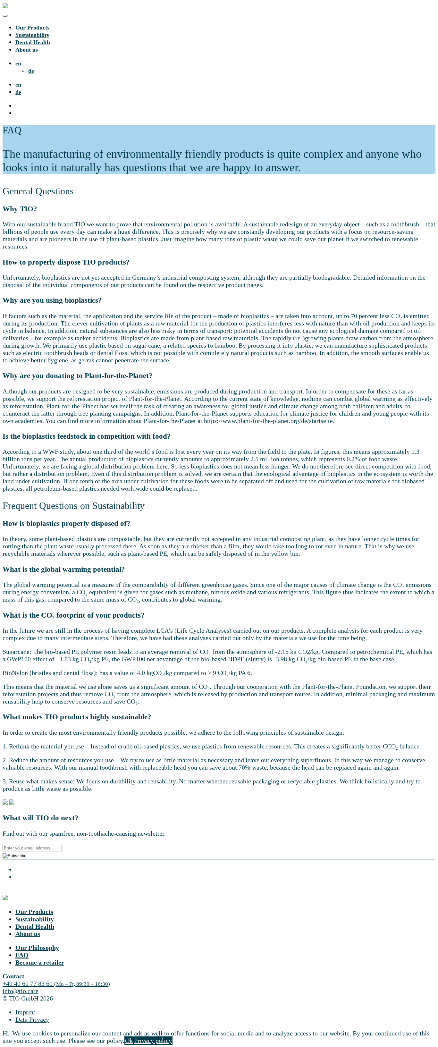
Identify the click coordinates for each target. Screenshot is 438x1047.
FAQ (22, 954)
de (31, 71)
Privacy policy (153, 1040)
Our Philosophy (37, 947)
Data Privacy (32, 1019)
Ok (129, 1040)
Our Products (32, 27)
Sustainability (32, 35)
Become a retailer (39, 962)
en (18, 63)
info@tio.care (20, 990)
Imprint (25, 1012)
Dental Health (32, 42)
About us (26, 49)
